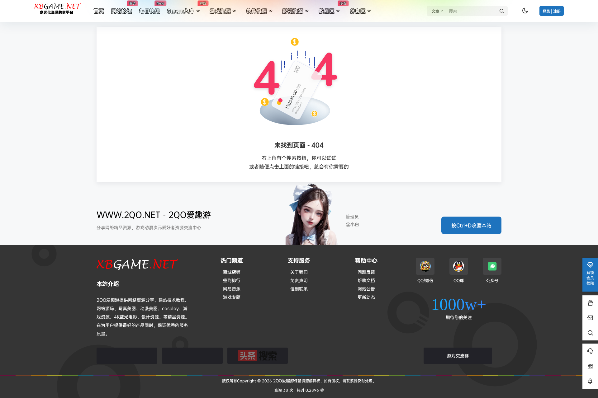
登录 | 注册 (552, 11)
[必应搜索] (127, 356)
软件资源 (256, 10)
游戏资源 (220, 10)
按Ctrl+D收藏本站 (471, 225)
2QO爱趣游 (283, 380)
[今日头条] (257, 356)
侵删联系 (299, 289)
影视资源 (292, 10)
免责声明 (299, 280)
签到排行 (231, 280)
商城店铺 (231, 272)
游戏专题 (231, 297)
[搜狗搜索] (192, 356)
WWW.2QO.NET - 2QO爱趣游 (154, 214)
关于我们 (299, 272)
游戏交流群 (458, 355)
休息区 (358, 10)
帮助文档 (366, 280)
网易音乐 (231, 289)
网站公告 (366, 289)
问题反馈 (366, 272)
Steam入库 (186, 8)
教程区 (332, 8)
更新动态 (366, 297)
